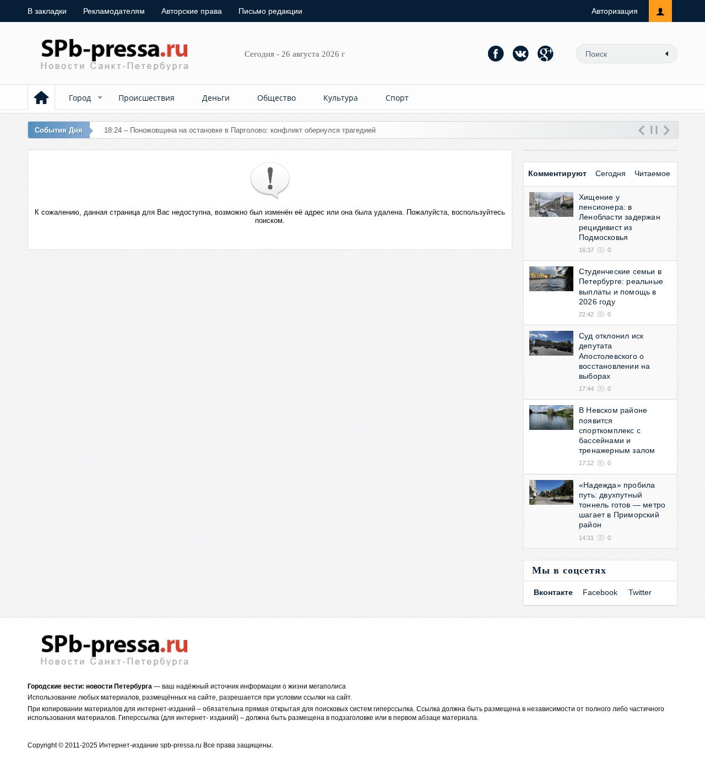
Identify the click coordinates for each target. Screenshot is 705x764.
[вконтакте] (521, 53)
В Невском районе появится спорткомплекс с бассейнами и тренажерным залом (617, 430)
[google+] (546, 53)
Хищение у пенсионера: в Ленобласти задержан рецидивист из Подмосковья (619, 217)
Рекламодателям (114, 11)
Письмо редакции (270, 11)
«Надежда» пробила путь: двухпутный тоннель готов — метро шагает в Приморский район (622, 505)
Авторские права (191, 11)
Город (80, 97)
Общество (276, 97)
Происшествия (146, 97)
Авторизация (615, 11)
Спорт (397, 97)
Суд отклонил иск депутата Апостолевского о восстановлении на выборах (614, 355)
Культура (340, 97)
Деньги (216, 97)
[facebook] (496, 53)
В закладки (47, 11)
